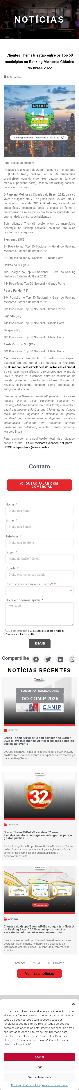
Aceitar (39, 1057)
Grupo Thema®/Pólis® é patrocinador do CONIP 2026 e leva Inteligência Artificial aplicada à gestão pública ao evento (39, 741)
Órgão (10, 552)
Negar (39, 1067)
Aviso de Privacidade (55, 1085)
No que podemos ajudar (23, 600)
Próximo (58, 963)
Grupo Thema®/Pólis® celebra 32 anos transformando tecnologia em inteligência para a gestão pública (38, 835)
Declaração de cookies (25, 1085)
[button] (73, 1004)
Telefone (12, 536)
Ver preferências (39, 1077)
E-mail (10, 520)
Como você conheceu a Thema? (29, 584)
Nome (10, 504)
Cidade (11, 568)
